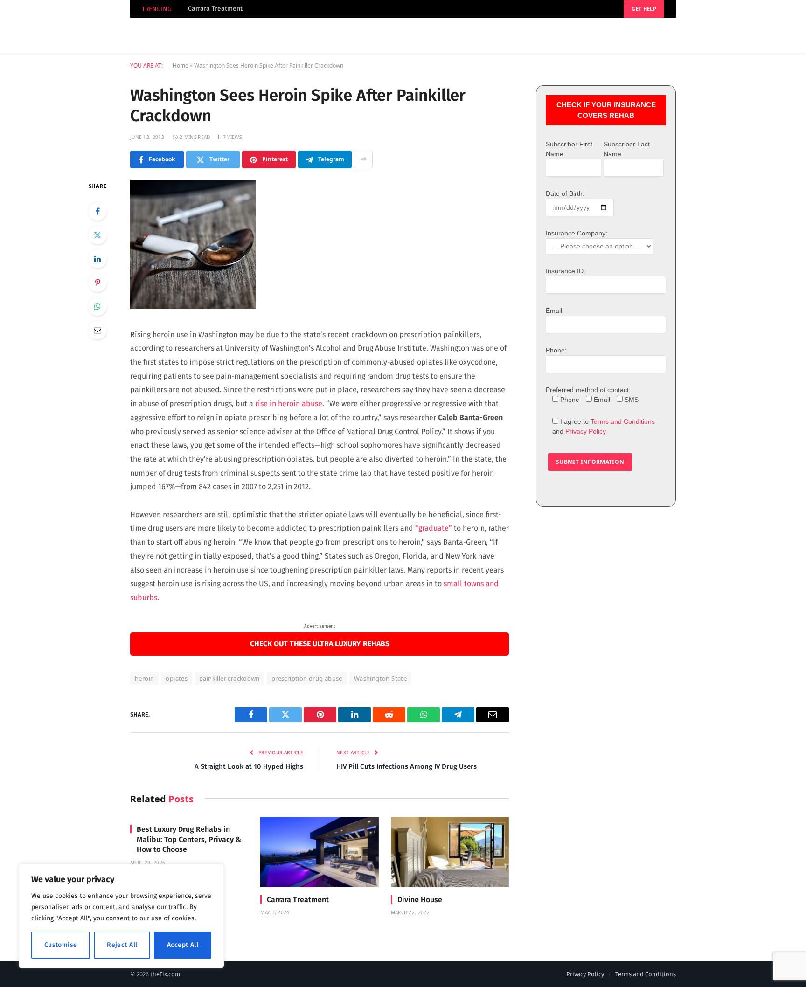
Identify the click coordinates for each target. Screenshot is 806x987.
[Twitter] (97, 235)
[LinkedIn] (97, 258)
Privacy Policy (585, 431)
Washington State (380, 678)
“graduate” (433, 528)
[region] (121, 916)
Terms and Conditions (623, 421)
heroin (144, 678)
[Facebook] (97, 211)
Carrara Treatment (215, 9)
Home (180, 65)
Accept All (182, 945)
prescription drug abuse (306, 678)
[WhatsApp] (97, 306)
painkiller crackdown (229, 678)
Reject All (122, 945)
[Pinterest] (97, 282)
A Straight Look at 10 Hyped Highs (249, 766)
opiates (177, 678)
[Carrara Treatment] (319, 852)
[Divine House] (450, 852)
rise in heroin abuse (288, 403)
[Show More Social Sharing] (363, 159)
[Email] (97, 330)
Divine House (419, 899)
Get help (644, 8)
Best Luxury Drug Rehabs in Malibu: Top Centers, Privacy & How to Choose (189, 839)
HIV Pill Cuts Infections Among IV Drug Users (406, 766)
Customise (60, 945)
